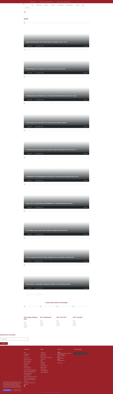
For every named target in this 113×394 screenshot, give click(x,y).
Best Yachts (43, 362)
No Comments (86, 72)
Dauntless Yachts (44, 365)
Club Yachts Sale (27, 362)
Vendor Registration (44, 372)
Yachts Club (43, 359)
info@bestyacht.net (61, 360)
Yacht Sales (26, 355)
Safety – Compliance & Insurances (30, 376)
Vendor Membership (44, 370)
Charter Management (28, 373)
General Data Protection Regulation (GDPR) (12, 387)
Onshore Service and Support (46, 357)
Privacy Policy (60, 362)
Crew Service (43, 352)
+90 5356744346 (60, 358)
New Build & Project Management (30, 369)
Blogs (42, 360)
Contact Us (26, 384)
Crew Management (27, 374)
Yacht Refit (26, 364)
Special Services (44, 355)
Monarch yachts (44, 367)
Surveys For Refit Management (29, 371)
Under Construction (27, 361)
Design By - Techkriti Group (65, 392)
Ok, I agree (7, 390)
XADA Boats (43, 364)
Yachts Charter (26, 366)
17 (41, 294)
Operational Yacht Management (30, 378)
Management (43, 354)
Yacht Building (26, 354)
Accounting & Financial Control (29, 382)
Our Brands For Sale (28, 359)
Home (25, 352)
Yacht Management (27, 367)
